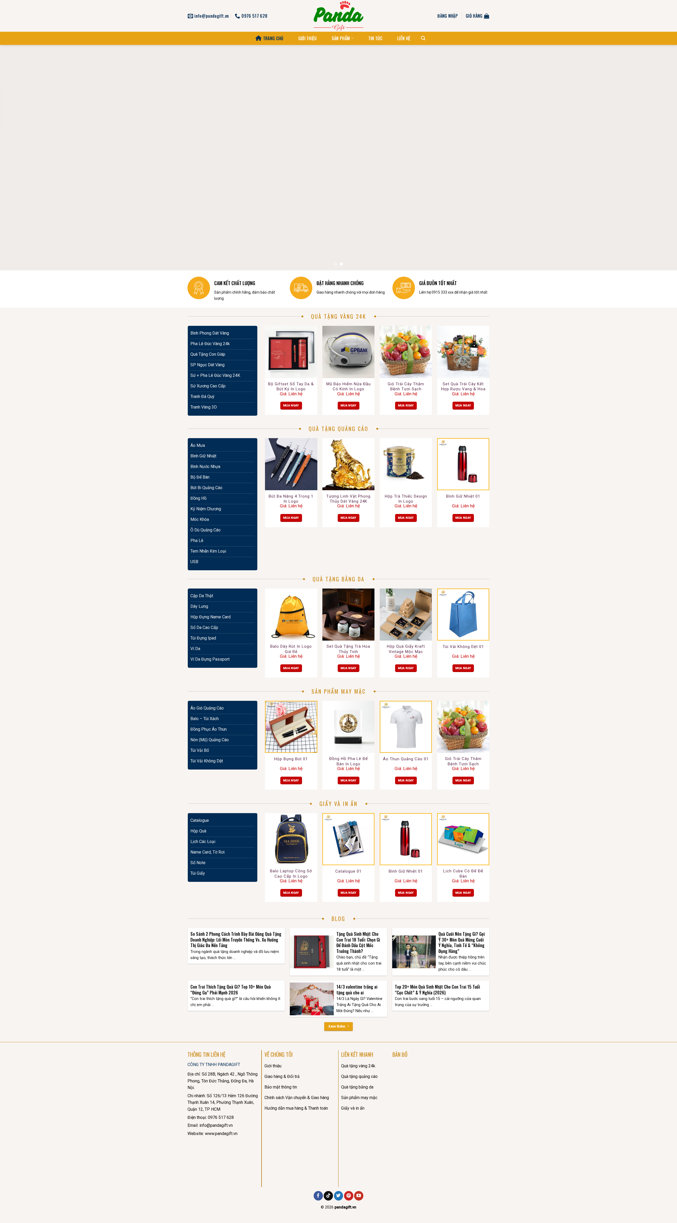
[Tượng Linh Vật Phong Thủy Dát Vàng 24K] (348, 464)
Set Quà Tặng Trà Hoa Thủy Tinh (348, 649)
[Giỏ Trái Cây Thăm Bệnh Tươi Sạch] (406, 352)
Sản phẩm (341, 38)
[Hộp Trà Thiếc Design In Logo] (406, 464)
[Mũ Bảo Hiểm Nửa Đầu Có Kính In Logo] (348, 352)
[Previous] (20, 157)
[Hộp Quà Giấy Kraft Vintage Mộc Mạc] (406, 615)
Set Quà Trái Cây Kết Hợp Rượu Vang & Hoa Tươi (463, 387)
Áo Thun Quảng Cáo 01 (406, 759)
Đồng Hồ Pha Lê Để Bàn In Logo (348, 761)
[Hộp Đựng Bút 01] (291, 727)
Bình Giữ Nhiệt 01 (463, 496)
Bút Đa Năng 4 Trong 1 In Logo (291, 499)
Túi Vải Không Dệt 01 (463, 646)
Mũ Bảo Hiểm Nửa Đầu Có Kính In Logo (348, 387)
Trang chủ (273, 38)
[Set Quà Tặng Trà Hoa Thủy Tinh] (348, 615)
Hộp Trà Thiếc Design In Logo (406, 499)
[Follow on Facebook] (318, 1196)
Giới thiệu (307, 38)
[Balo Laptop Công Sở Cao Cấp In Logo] (291, 839)
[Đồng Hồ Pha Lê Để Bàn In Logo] (348, 727)
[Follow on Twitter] (338, 1196)
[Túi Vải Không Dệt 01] (463, 615)
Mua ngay (291, 405)
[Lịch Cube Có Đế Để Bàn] (463, 839)
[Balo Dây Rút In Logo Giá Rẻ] (291, 615)
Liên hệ (403, 38)
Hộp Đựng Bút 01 (291, 759)
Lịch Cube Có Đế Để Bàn (463, 874)
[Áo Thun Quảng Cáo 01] (406, 727)
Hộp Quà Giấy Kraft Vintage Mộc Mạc (406, 649)
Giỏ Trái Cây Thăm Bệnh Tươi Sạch (406, 387)
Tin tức (375, 38)
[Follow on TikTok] (328, 1196)
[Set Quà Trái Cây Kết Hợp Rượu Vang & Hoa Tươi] (463, 352)
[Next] (657, 157)
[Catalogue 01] (348, 839)
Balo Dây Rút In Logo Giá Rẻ (291, 649)
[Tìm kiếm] (423, 38)
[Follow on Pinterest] (348, 1196)
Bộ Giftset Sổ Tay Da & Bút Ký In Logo (291, 387)
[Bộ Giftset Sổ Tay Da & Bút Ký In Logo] (291, 352)
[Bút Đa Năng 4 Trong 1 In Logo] (291, 464)
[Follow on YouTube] (358, 1196)
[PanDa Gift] (338, 16)
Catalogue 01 (348, 871)
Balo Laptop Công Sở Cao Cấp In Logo (291, 874)
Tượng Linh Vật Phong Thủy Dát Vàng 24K (348, 499)
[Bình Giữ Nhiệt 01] (463, 464)
